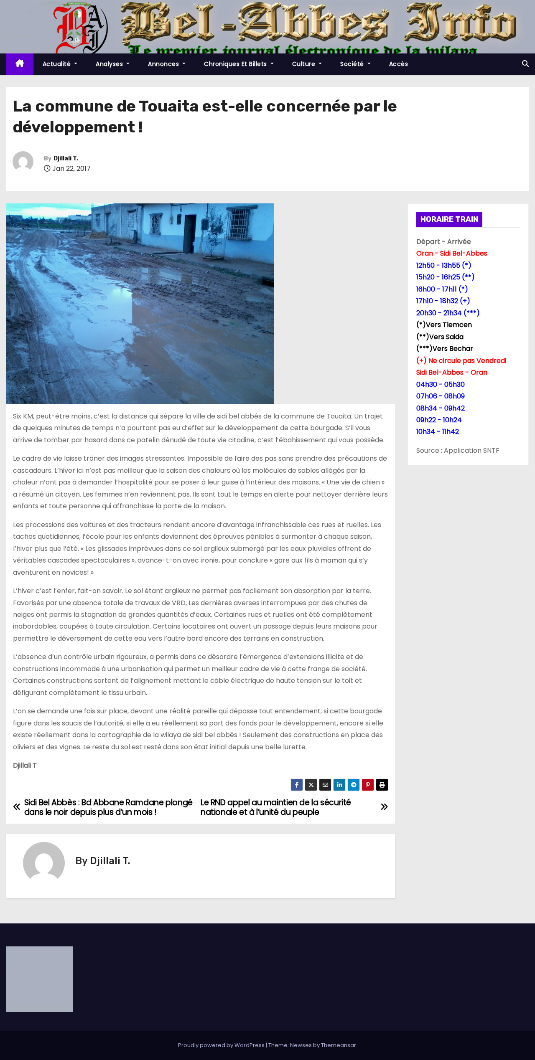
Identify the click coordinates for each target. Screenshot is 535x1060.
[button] (525, 63)
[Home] (19, 64)
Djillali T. (66, 158)
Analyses (110, 64)
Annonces (164, 64)
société (353, 64)
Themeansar (338, 1045)
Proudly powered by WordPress (222, 1045)
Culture (304, 64)
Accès (398, 64)
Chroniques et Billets (236, 64)
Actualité (58, 64)
